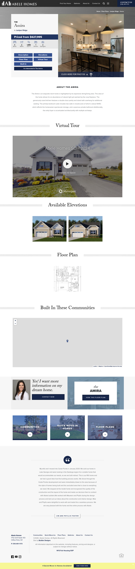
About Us (86, 3)
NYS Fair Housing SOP (65, 551)
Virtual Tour (43, 59)
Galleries (77, 3)
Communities (38, 535)
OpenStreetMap (108, 366)
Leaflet (95, 366)
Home (98, 11)
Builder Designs (45, 540)
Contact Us (96, 3)
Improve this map (117, 366)
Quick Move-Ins (50, 535)
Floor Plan (23, 59)
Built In (23, 64)
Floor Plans (105, 11)
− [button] (15, 323)
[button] (103, 6)
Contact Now (48, 397)
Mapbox (101, 366)
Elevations (42, 55)
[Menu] (108, 3)
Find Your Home (65, 3)
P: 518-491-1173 (16, 544)
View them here (82, 566)
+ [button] (15, 320)
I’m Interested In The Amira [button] (33, 69)
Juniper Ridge (114, 11)
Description (23, 55)
